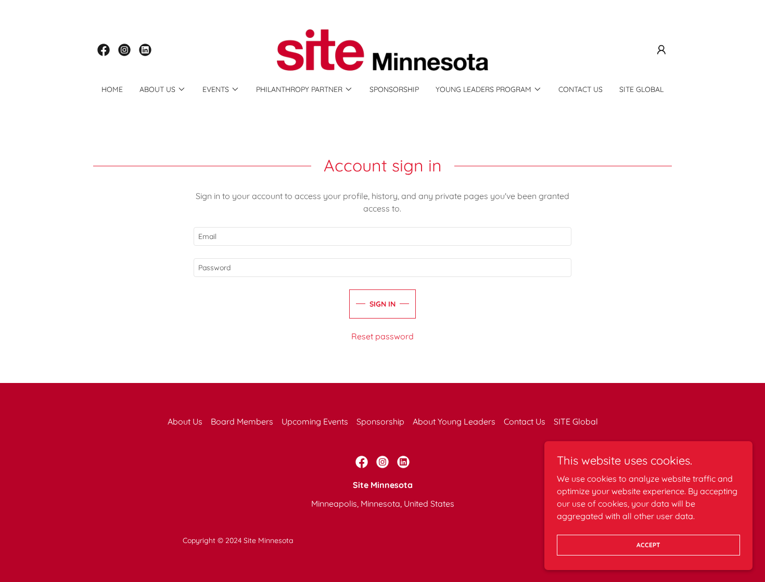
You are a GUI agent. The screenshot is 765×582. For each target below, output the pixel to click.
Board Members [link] (242, 421)
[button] (661, 49)
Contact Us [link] (580, 89)
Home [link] (112, 89)
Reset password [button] (382, 336)
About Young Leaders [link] (454, 421)
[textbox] (382, 236)
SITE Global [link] (641, 89)
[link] (103, 49)
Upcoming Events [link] (315, 421)
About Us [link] (185, 421)
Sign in (382, 304)
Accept (648, 545)
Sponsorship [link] (394, 89)
